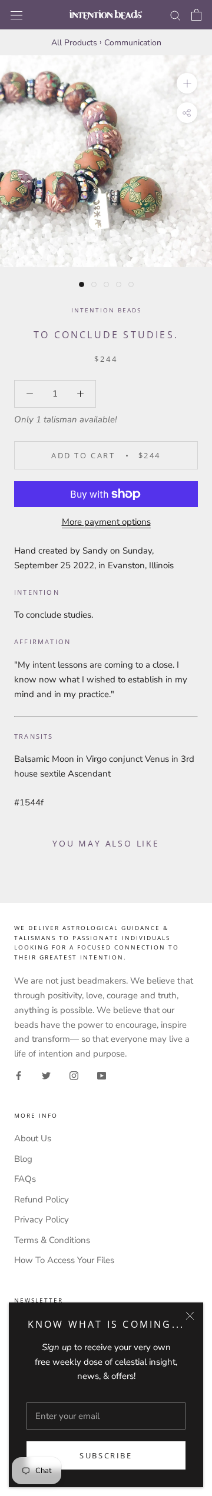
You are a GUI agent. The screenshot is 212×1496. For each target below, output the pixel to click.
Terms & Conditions (52, 1240)
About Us (32, 1138)
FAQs (25, 1179)
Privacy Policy (41, 1219)
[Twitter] (46, 1075)
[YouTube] (101, 1075)
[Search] (175, 15)
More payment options (106, 522)
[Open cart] (196, 15)
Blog (23, 1159)
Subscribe (106, 1455)
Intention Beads (106, 310)
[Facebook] (18, 1075)
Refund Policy (41, 1199)
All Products (74, 42)
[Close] (190, 1315)
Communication (132, 42)
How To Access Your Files (64, 1260)
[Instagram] (73, 1075)
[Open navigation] (16, 14)
